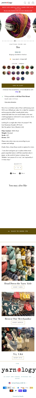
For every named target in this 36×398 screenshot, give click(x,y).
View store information (10, 102)
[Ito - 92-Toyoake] (10, 215)
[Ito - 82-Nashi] (8, 213)
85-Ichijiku (13, 73)
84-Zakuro (9, 73)
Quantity (18, 164)
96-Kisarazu (23, 79)
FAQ (17, 363)
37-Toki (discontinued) (4, 67)
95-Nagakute (18, 79)
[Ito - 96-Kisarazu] (9, 216)
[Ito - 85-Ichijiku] (12, 213)
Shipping (11, 54)
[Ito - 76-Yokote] (10, 211)
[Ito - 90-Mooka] (5, 215)
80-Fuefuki (27, 67)
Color (18, 63)
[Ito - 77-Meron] (12, 211)
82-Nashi (4, 73)
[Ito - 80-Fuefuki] (3, 213)
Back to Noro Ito (19, 231)
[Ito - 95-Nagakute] (6, 216)
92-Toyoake (32, 73)
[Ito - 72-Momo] (5, 211)
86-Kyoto (18, 73)
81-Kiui (32, 67)
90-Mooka (23, 73)
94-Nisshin (13, 79)
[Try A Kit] (18, 339)
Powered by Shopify (18, 396)
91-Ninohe (27, 73)
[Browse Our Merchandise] (18, 304)
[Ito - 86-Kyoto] (3, 215)
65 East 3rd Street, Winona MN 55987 (17, 377)
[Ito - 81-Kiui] (5, 213)
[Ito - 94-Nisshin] (12, 215)
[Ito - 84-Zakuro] (10, 213)
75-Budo (13, 67)
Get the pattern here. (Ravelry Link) (13, 127)
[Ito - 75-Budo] (8, 211)
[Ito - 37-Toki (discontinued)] (3, 211)
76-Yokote (18, 67)
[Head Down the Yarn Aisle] (18, 263)
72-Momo (9, 67)
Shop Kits (18, 358)
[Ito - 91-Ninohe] (8, 215)
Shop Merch (18, 322)
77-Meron (23, 67)
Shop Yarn (18, 287)
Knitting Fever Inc (18, 44)
